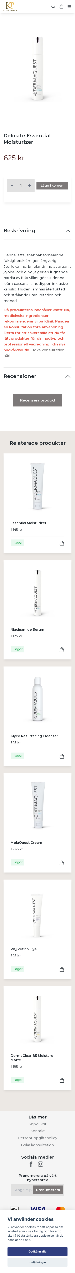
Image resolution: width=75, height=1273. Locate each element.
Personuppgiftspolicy (37, 1138)
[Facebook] (31, 1164)
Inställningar (37, 1262)
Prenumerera (48, 1190)
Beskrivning (19, 231)
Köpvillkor (37, 1124)
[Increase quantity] (29, 185)
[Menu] (69, 7)
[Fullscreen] (37, 69)
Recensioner (20, 376)
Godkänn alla (37, 1251)
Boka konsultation (37, 1145)
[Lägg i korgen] (62, 543)
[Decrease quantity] (12, 185)
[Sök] (53, 6)
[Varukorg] (61, 6)
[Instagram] (40, 1164)
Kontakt (37, 1131)
